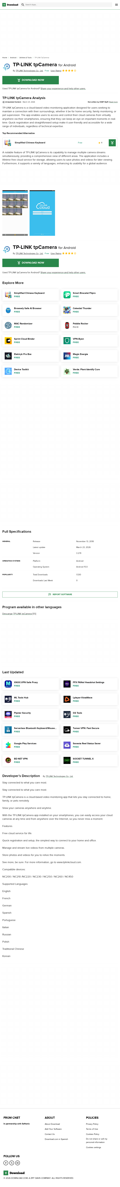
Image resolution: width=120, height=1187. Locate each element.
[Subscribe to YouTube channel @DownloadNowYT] (17, 1163)
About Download (52, 1124)
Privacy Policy (92, 1124)
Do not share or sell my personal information (96, 1141)
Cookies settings (93, 1147)
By (28, 70)
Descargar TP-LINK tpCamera (17, 613)
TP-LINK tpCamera (44, 64)
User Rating (56, 70)
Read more (113, 102)
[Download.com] (10, 4)
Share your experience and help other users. (63, 88)
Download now (33, 80)
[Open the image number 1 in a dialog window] (42, 213)
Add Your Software (53, 1129)
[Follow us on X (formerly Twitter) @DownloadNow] (11, 1163)
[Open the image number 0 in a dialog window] (15, 213)
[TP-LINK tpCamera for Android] (6, 67)
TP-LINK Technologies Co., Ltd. (59, 776)
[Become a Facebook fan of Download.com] (6, 1163)
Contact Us (50, 1134)
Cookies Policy (92, 1134)
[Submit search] (22, 4)
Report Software (62, 594)
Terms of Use (92, 1129)
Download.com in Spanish (56, 1139)
